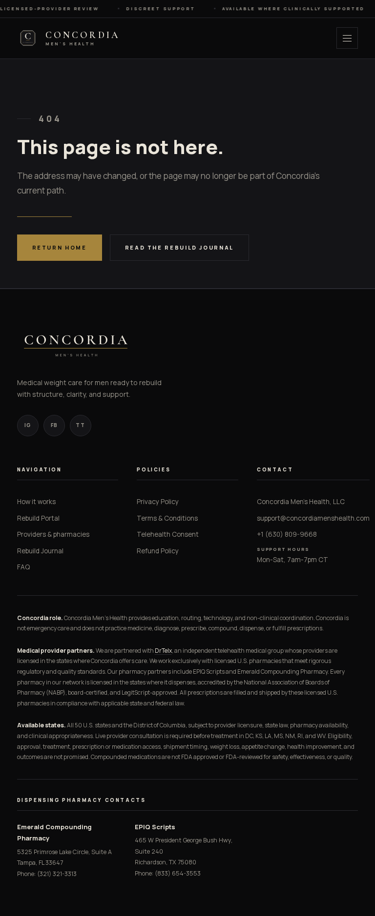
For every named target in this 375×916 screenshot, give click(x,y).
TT (80, 425)
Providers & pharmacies (53, 534)
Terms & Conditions (167, 518)
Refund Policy (158, 550)
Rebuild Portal (38, 518)
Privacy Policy (158, 501)
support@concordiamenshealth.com (313, 518)
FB (54, 425)
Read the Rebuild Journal (179, 247)
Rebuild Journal (40, 550)
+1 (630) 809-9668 (287, 534)
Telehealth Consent (168, 534)
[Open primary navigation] (347, 38)
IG (27, 425)
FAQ (23, 567)
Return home (59, 247)
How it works (36, 501)
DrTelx (163, 650)
